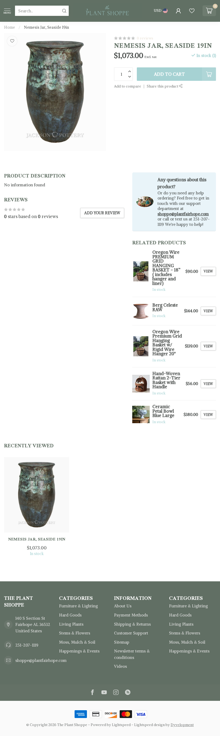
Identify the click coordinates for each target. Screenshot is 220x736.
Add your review (102, 213)
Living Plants (71, 624)
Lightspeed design (149, 725)
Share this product (163, 86)
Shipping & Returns (132, 624)
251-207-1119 (26, 645)
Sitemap (121, 642)
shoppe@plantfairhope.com (183, 213)
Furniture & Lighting (78, 605)
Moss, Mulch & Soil (77, 642)
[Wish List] (192, 10)
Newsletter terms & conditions (132, 654)
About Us (122, 605)
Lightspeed (121, 725)
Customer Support (131, 633)
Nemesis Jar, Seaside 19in (46, 27)
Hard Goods (70, 615)
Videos (120, 666)
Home (9, 27)
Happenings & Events (79, 651)
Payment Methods (131, 615)
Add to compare (127, 86)
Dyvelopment (182, 725)
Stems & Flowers (74, 633)
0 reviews (145, 38)
